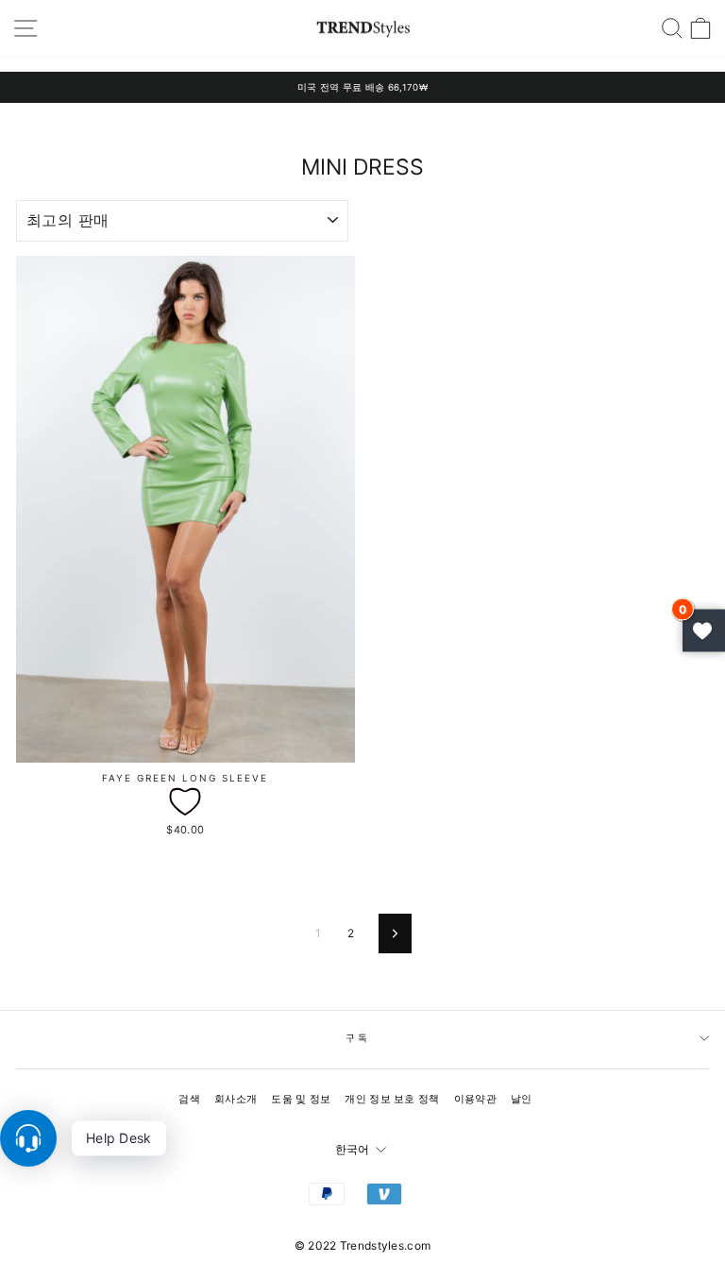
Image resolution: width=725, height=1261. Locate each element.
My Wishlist (704, 631)
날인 (521, 1098)
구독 (358, 1038)
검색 (189, 1098)
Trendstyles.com (385, 1245)
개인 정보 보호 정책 (392, 1098)
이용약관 (475, 1098)
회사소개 (235, 1098)
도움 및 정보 (300, 1098)
